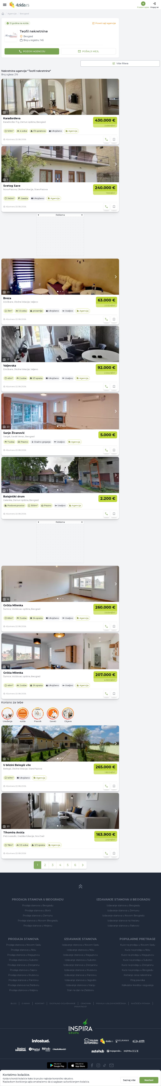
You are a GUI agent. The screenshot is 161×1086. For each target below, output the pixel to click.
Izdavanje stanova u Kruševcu (80, 970)
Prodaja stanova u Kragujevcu (23, 955)
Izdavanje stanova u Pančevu (80, 975)
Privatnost (80, 1006)
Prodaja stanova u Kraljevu (23, 990)
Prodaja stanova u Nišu (23, 949)
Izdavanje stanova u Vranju (80, 985)
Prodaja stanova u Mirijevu (37, 925)
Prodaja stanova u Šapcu (23, 970)
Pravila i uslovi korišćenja (111, 1003)
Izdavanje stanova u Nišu (80, 949)
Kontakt (39, 1003)
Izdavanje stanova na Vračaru (123, 920)
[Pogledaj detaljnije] (60, 164)
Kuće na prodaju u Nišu (137, 949)
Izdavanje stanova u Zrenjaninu (80, 965)
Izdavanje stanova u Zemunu (123, 910)
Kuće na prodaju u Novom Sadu (137, 944)
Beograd (24, 13)
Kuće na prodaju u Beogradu (137, 970)
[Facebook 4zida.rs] (92, 1065)
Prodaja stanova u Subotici (23, 960)
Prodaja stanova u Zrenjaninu (23, 965)
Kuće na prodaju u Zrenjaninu (138, 965)
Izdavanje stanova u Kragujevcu (80, 955)
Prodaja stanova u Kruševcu (23, 975)
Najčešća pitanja (140, 1003)
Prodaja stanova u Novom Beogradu (38, 920)
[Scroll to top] (80, 886)
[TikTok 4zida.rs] (104, 1065)
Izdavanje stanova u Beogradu (123, 905)
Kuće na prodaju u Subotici (137, 960)
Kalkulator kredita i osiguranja (137, 985)
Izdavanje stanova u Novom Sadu (80, 944)
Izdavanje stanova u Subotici (80, 960)
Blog (14, 1003)
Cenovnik (86, 1003)
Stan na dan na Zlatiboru (80, 990)
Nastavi (148, 1080)
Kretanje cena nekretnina (137, 975)
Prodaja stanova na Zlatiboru (23, 985)
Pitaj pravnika (137, 980)
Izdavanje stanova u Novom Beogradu (123, 915)
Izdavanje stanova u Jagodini (80, 980)
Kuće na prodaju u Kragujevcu (137, 955)
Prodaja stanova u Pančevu (23, 980)
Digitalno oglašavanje (62, 1003)
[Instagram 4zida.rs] (98, 1065)
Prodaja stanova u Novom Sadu (23, 944)
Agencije (12, 13)
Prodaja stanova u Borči (38, 910)
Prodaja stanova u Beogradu (37, 905)
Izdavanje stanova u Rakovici (123, 925)
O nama (26, 1003)
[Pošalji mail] (111, 1065)
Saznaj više (129, 1080)
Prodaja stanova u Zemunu (38, 915)
